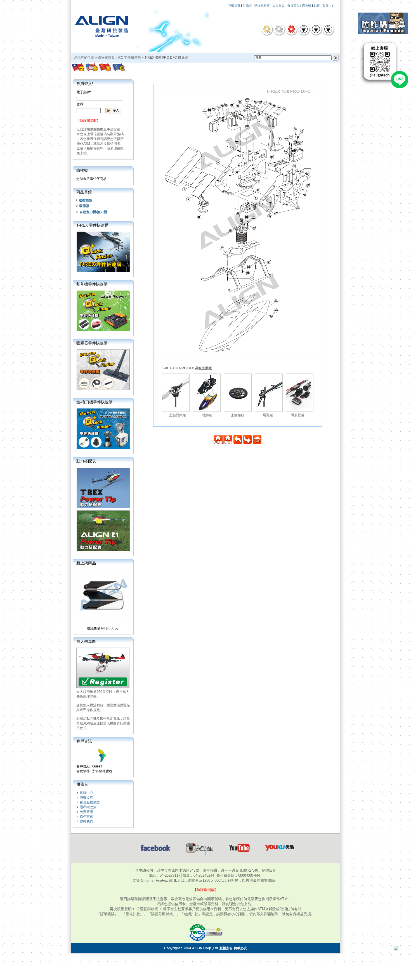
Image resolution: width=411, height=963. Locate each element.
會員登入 (293, 5)
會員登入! (84, 83)
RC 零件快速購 (129, 58)
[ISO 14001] (316, 29)
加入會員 (278, 5)
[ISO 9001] (303, 29)
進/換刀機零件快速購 (94, 402)
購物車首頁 (262, 5)
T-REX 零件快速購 (92, 225)
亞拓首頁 (234, 5)
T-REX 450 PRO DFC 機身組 (166, 58)
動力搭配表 (86, 461)
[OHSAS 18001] (328, 29)
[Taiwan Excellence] (291, 29)
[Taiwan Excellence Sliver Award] (279, 29)
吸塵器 (84, 206)
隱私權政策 (88, 807)
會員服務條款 (90, 802)
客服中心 (328, 5)
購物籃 (306, 5)
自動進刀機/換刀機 (93, 212)
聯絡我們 (86, 821)
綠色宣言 (86, 817)
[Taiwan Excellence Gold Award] (266, 29)
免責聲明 (86, 812)
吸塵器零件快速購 (92, 343)
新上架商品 (86, 563)
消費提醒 (86, 798)
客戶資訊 (84, 741)
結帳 (317, 5)
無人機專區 (86, 641)
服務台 (82, 784)
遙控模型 (85, 200)
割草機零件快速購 (92, 284)
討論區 (247, 5)
